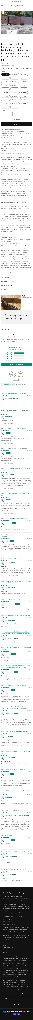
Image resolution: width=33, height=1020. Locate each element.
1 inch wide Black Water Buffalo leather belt (16, 731)
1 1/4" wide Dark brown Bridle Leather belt (16, 448)
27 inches (14, 74)
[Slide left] (13, 39)
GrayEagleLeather (14, 1017)
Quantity (3, 110)
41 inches (5, 92)
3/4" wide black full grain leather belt (15, 558)
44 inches (5, 96)
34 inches (23, 81)
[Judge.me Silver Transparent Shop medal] (12, 374)
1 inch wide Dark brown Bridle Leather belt (16, 810)
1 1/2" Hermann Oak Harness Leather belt (16, 518)
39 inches (14, 89)
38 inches (5, 89)
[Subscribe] (28, 998)
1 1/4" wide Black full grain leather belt (15, 393)
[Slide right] (20, 39)
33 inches (14, 81)
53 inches (5, 107)
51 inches (14, 103)
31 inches (23, 78)
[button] (2, 5)
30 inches (14, 78)
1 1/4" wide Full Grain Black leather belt (15, 428)
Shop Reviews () (21, 384)
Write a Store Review (16, 365)
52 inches (23, 103)
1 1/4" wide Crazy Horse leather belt (14, 599)
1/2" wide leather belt (10, 835)
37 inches (23, 85)
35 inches (5, 85)
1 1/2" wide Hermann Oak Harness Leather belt (17, 615)
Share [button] (4, 289)
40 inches (23, 89)
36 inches (14, 85)
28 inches (23, 74)
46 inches (23, 96)
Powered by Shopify (20, 1017)
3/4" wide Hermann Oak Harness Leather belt (17, 851)
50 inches (5, 103)
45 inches (14, 96)
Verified (15, 380)
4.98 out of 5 (20, 348)
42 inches (14, 92)
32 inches (5, 81)
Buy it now (16, 124)
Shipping (3, 65)
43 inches (23, 92)
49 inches (23, 100)
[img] (16, 348)
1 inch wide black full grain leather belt (15, 769)
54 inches (14, 107)
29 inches (5, 78)
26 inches (5, 74)
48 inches (14, 100)
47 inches (5, 100)
